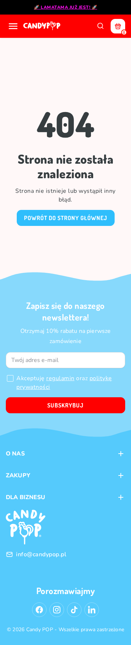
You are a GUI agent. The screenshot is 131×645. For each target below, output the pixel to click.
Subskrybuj (65, 405)
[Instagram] (56, 609)
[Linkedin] (91, 609)
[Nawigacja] (13, 26)
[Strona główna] (42, 26)
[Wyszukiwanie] (100, 26)
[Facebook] (39, 609)
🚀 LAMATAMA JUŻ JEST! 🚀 (65, 7)
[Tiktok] (74, 609)
